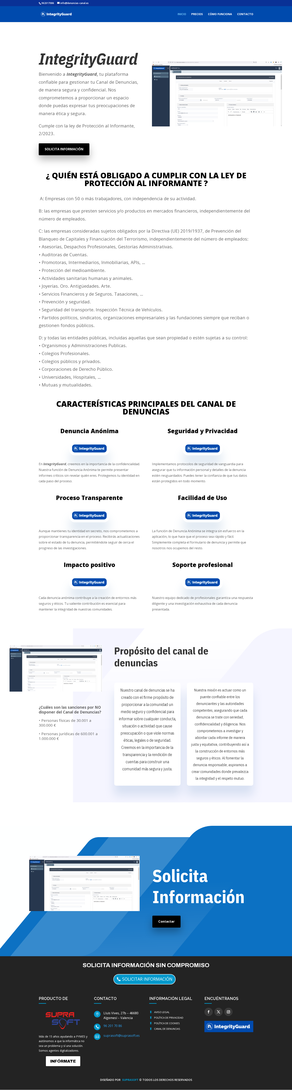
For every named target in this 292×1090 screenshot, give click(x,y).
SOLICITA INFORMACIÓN (64, 149)
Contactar (166, 921)
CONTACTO (245, 14)
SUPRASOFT (130, 1080)
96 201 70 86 (112, 1026)
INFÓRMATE (63, 1061)
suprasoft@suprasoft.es (121, 1035)
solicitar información (147, 979)
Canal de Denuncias (167, 1029)
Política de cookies (167, 1023)
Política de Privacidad (168, 1017)
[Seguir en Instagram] (228, 1012)
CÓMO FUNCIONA (220, 14)
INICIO (182, 14)
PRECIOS (197, 14)
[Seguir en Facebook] (208, 1012)
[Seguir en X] (218, 1012)
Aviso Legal (161, 1012)
